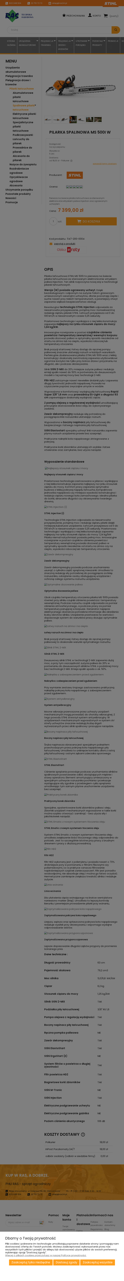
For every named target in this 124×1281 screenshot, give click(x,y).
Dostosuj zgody (66, 1262)
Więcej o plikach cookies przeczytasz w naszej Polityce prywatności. (45, 1255)
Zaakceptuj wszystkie (98, 1262)
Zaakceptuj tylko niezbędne (30, 1262)
